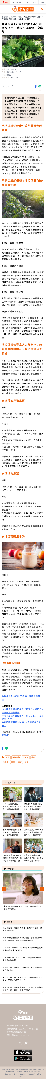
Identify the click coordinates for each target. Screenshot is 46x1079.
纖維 (20, 762)
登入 (34, 2)
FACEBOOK (16, 2)
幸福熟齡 (5, 17)
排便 (26, 762)
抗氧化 (5, 762)
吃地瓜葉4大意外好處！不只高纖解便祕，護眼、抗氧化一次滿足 (22, 18)
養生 (20, 17)
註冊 (42, 2)
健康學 (13, 17)
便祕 (7, 757)
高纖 (13, 762)
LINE (27, 2)
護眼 (33, 757)
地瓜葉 (25, 757)
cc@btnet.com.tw (22, 1035)
